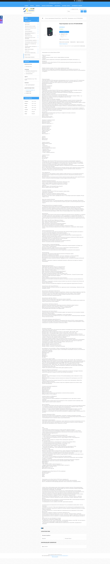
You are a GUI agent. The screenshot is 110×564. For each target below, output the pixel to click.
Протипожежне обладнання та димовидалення (30, 33)
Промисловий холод (28, 35)
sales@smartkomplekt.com (30, 90)
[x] (42, 528)
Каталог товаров (28, 20)
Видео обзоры (27, 54)
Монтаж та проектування (47, 5)
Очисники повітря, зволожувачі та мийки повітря (31, 47)
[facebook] (41, 528)
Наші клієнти (57, 5)
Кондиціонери (27, 22)
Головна (26, 5)
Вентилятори (27, 24)
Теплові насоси (27, 29)
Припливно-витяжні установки (30, 26)
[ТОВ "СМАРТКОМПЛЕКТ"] (29, 9)
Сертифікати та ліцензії (77, 5)
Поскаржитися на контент (54, 555)
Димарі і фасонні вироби (29, 49)
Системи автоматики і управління (31, 40)
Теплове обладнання (28, 31)
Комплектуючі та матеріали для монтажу (30, 44)
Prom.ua (60, 554)
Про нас (32, 5)
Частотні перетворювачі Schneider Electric (53, 18)
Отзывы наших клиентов (29, 57)
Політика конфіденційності (63, 555)
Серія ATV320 (64, 18)
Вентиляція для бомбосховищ (30, 52)
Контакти (38, 5)
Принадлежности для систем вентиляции (30, 38)
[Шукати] (82, 11)
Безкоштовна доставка (65, 39)
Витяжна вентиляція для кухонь (30, 27)
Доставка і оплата (66, 5)
